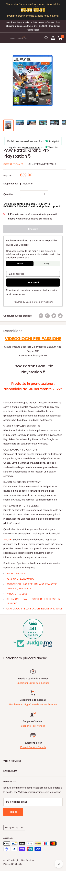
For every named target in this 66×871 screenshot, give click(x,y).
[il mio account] (53, 38)
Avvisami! (33, 282)
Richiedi (13, 811)
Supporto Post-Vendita (33, 725)
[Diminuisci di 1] (23, 194)
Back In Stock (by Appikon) (39, 302)
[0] (60, 38)
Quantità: (8, 194)
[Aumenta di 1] (44, 194)
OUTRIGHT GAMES (13, 164)
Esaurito (33, 229)
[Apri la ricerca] (46, 38)
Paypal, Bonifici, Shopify (33, 747)
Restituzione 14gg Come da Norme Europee (33, 704)
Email (20, 263)
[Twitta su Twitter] (53, 315)
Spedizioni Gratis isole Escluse (33, 683)
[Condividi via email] (60, 315)
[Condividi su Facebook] (41, 315)
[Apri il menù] (5, 38)
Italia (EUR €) (11, 828)
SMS (46, 263)
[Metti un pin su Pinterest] (47, 315)
